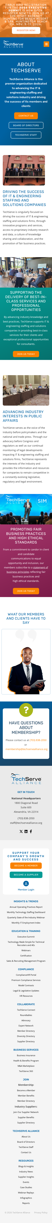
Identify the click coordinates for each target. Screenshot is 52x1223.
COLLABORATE (26, 1004)
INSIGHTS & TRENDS (26, 901)
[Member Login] (26, 883)
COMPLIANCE (26, 969)
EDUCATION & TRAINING (26, 931)
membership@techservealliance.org (27, 749)
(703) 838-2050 (38, 740)
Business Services (26, 1049)
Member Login (26, 889)
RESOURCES (26, 1160)
